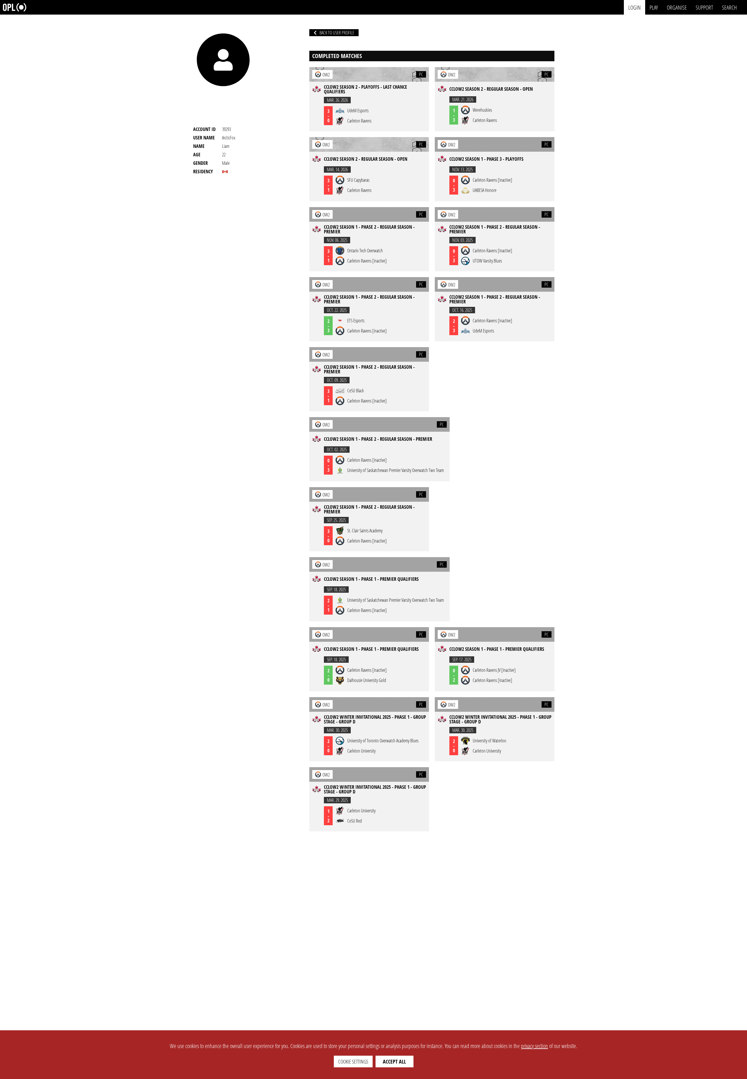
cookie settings (353, 1061)
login (634, 7)
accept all (394, 1061)
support (704, 7)
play (654, 7)
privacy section (534, 1046)
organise (677, 7)
